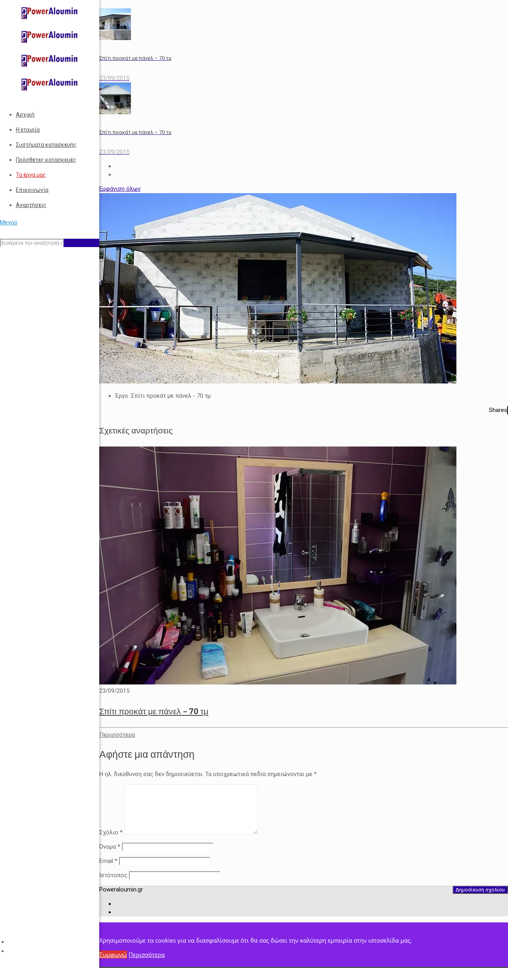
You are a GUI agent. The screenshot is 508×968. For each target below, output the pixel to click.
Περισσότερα (147, 954)
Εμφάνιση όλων (119, 188)
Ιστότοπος (113, 875)
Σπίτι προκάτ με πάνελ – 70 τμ (153, 711)
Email (108, 860)
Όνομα (109, 846)
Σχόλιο (111, 832)
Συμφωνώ (113, 954)
